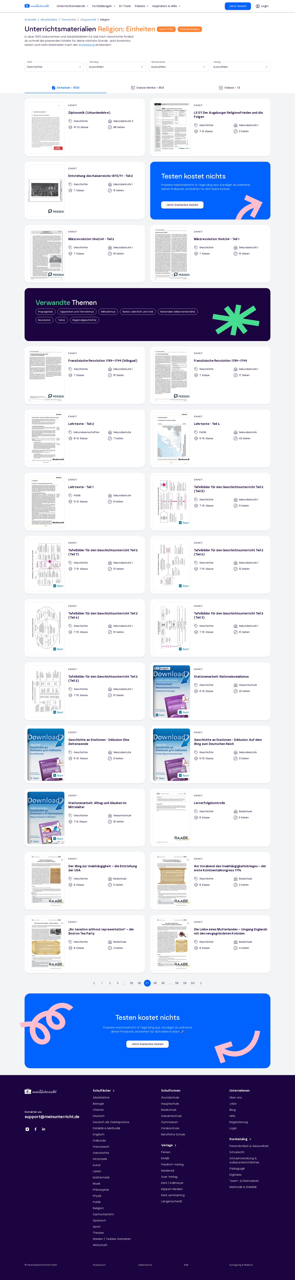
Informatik (100, 1159)
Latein (97, 1171)
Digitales (235, 1175)
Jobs (232, 1104)
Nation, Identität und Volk (138, 311)
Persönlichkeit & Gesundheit (249, 1146)
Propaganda (45, 311)
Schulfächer (102, 1090)
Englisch (98, 1134)
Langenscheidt (171, 1201)
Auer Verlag (169, 1177)
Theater (98, 1233)
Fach (29, 62)
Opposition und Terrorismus (77, 311)
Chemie (98, 1110)
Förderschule (170, 1128)
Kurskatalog (238, 1139)
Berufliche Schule (173, 1134)
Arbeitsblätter (49, 19)
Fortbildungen (102, 6)
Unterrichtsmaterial (71, 6)
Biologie (98, 1104)
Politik (97, 1202)
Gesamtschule (171, 1116)
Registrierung (238, 1122)
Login (233, 1128)
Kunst (97, 1165)
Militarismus (108, 311)
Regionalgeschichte (85, 320)
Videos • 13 (232, 88)
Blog (232, 1110)
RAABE (165, 1158)
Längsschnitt (88, 19)
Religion (98, 1208)
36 (139, 983)
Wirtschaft (100, 1245)
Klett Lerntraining (173, 1195)
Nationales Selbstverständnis (177, 311)
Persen (166, 1152)
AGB (186, 1264)
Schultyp (94, 62)
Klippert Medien (172, 1189)
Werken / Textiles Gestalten (112, 1239)
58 (177, 983)
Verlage (167, 1145)
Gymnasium (169, 1122)
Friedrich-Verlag (172, 1164)
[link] (37, 6)
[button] (125, 6)
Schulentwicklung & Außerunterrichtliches (244, 1160)
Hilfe (232, 1116)
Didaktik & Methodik (106, 1128)
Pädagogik (237, 1169)
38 (155, 983)
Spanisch (99, 1220)
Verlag (217, 62)
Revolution (44, 320)
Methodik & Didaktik (243, 1187)
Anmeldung (87, 45)
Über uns (235, 1097)
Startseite (31, 19)
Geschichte (69, 19)
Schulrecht (236, 1152)
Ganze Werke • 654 (150, 88)
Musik (96, 1184)
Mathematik (101, 1177)
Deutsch (99, 1116)
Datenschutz (145, 1264)
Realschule (168, 1110)
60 (193, 983)
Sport (97, 1227)
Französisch (101, 1147)
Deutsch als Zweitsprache (111, 1122)
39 (163, 983)
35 (131, 983)
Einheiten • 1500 (68, 88)
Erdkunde (99, 1141)
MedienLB (167, 1171)
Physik (97, 1196)
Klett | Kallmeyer (172, 1183)
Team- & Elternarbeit (244, 1181)
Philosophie (101, 1190)
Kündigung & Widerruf (241, 1264)
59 (185, 983)
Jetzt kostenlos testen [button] (182, 205)
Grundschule (170, 1097)
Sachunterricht (103, 1214)
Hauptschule (170, 1104)
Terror (61, 320)
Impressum (99, 1264)
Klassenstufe (158, 62)
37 (147, 983)
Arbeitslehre (101, 1097)
